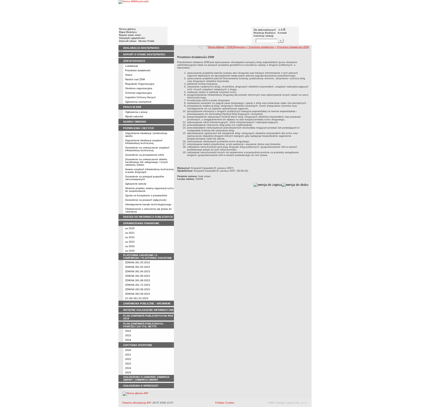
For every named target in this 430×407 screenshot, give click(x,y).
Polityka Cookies (224, 402)
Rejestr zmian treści (130, 35)
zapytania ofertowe (137, 345)
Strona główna (127, 29)
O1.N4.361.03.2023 (136, 298)
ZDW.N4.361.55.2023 (137, 262)
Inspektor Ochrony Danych (140, 97)
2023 (128, 335)
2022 (128, 331)
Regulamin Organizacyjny (139, 83)
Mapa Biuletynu (128, 32)
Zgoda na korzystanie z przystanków (146, 195)
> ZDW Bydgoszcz (235, 47)
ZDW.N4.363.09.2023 (137, 293)
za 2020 (130, 228)
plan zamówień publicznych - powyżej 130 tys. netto (143, 325)
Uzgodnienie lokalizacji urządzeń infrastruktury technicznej (143, 141)
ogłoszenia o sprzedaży (141, 385)
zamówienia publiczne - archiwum (146, 303)
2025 (128, 372)
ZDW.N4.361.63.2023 (137, 267)
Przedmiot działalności (138, 70)
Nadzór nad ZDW (135, 79)
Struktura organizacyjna (138, 88)
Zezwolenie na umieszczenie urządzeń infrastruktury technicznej (147, 149)
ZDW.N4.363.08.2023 (137, 289)
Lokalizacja (131, 66)
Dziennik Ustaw (127, 41)
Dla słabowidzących (265, 29)
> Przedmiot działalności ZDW (292, 47)
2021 (128, 354)
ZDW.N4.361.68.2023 (137, 280)
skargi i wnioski (134, 121)
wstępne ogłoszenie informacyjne (148, 310)
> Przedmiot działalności (260, 47)
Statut (128, 74)
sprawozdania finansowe (141, 223)
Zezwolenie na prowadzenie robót (144, 154)
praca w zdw (132, 107)
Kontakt (282, 32)
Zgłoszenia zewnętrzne (138, 101)
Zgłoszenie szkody (135, 183)
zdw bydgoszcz (134, 61)
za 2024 (130, 246)
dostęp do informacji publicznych (148, 216)
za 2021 (130, 232)
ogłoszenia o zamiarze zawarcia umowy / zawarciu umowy (146, 378)
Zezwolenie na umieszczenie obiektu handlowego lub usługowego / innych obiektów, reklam (146, 162)
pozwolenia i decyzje (138, 128)
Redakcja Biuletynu (265, 32)
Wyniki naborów (134, 116)
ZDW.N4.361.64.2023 (137, 271)
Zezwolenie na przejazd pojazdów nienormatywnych (144, 178)
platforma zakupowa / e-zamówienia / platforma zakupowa (147, 256)
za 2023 (130, 241)
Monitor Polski (146, 41)
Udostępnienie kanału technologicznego (148, 204)
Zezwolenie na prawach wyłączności (145, 200)
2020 (128, 350)
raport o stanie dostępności (144, 54)
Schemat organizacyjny (138, 92)
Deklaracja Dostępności (141, 48)
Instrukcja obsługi (263, 35)
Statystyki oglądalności (132, 38)
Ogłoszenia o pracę (136, 112)
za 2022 (130, 237)
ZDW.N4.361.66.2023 (137, 275)
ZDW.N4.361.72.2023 (137, 284)
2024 (128, 340)
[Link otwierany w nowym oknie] (133, 13)
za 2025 (130, 250)
